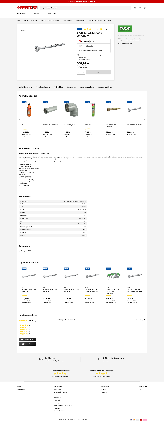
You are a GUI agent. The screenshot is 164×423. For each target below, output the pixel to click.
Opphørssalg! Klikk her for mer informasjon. (82, 1)
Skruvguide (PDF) (26, 251)
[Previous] (19, 119)
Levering (56, 403)
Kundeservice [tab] (58, 386)
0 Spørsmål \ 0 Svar (23, 323)
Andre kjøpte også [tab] (28, 95)
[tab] (61, 320)
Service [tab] (19, 386)
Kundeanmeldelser (105, 87)
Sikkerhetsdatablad (59, 411)
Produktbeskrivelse (43, 87)
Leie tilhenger (21, 389)
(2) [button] (29, 325)
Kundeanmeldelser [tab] (28, 315)
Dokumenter (71, 87)
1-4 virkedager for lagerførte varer (55, 361)
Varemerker (51, 14)
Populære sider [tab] (142, 386)
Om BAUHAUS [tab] (105, 386)
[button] (27, 339)
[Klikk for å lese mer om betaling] (138, 420)
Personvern (104, 389)
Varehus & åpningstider (60, 392)
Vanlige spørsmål (59, 395)
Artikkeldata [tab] (25, 196)
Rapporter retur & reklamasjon (63, 405)
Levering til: (85, 41)
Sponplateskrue (80, 20)
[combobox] (85, 8)
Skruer (57, 20)
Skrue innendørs (67, 20)
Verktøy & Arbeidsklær (30, 20)
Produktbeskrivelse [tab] (29, 148)
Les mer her (106, 361)
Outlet (36, 14)
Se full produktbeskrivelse (125, 43)
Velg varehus (89, 46)
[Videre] (144, 119)
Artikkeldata (58, 87)
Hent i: (83, 46)
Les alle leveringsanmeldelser (102, 376)
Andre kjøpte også (25, 87)
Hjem (18, 20)
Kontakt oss (57, 389)
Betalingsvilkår (58, 397)
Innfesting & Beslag (46, 20)
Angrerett (57, 408)
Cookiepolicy (104, 392)
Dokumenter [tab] (25, 245)
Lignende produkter (87, 87)
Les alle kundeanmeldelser (60, 376)
